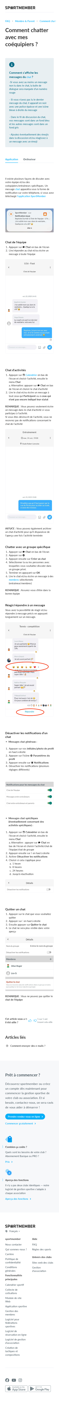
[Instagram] (20, 1380)
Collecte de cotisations (11, 1291)
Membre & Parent (25, 21)
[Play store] (40, 1388)
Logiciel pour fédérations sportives (12, 1323)
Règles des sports (41, 1249)
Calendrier (31, 374)
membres (14, 579)
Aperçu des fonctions (17, 1198)
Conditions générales (11, 1269)
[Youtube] (14, 1380)
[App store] (16, 1388)
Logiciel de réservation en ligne (16, 1333)
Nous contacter (13, 1244)
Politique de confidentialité (13, 1260)
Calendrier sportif (14, 1284)
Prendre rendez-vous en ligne (24, 1116)
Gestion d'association (39, 1269)
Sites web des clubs (42, 1262)
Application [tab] (11, 159)
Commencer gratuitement (19, 1123)
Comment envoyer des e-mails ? (27, 1045)
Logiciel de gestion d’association (15, 1341)
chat (29, 77)
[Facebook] (7, 1380)
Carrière (9, 1254)
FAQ (7, 21)
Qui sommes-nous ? (16, 1249)
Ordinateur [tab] (29, 159)
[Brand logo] (20, 8)
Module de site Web (13, 1299)
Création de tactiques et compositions (12, 1351)
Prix (7, 1161)
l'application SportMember (31, 196)
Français (13, 1231)
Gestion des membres (11, 1313)
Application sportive (16, 1306)
